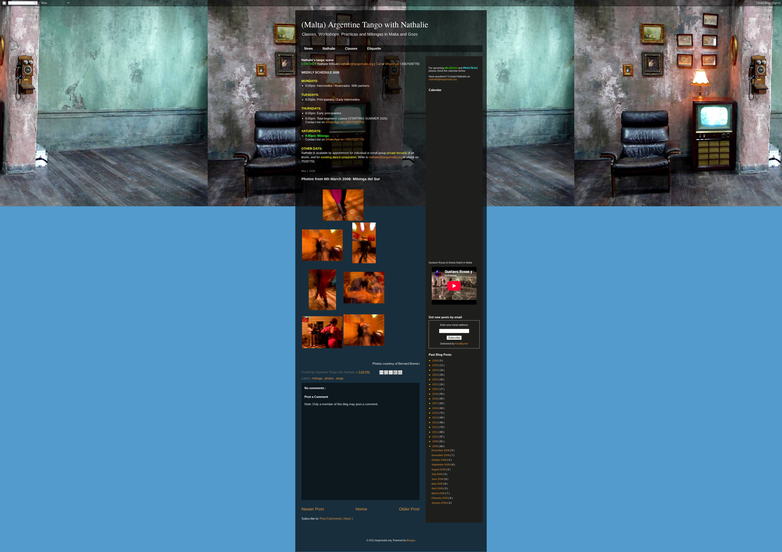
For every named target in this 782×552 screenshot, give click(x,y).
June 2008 (438, 479)
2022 (435, 379)
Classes (351, 48)
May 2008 (437, 483)
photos (329, 378)
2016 (435, 408)
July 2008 (437, 474)
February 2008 (440, 498)
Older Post (409, 509)
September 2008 (441, 464)
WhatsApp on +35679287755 (345, 122)
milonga (317, 378)
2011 (435, 432)
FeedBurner (461, 343)
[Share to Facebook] (395, 372)
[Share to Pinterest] (400, 372)
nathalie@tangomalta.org (356, 64)
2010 (435, 436)
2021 (435, 384)
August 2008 (439, 469)
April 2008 (438, 488)
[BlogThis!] (386, 372)
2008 (435, 446)
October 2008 (439, 460)
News (308, 48)
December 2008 (441, 450)
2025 (435, 365)
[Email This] (381, 372)
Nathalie (329, 48)
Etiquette (374, 48)
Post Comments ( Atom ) (336, 518)
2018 (435, 398)
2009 (435, 441)
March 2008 (438, 493)
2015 (435, 413)
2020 (435, 389)
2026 (435, 360)
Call (378, 64)
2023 (435, 374)
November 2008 (441, 455)
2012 (435, 427)
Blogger (411, 540)
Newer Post (312, 509)
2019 (435, 394)
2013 (435, 422)
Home (361, 509)
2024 (435, 370)
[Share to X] (391, 372)
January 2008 (439, 503)
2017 (435, 403)
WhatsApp (392, 64)
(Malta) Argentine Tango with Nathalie (364, 24)
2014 (435, 417)
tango (339, 378)
